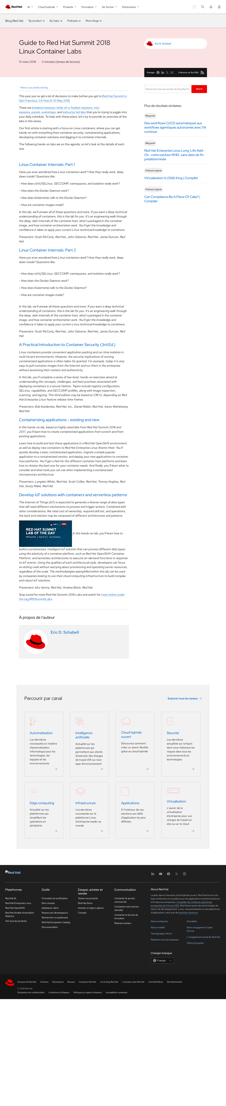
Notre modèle (158, 927)
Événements (58, 982)
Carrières (44, 982)
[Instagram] (184, 875)
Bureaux (71, 982)
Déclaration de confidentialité (31, 992)
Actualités (192, 921)
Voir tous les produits (15, 920)
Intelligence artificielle (83, 735)
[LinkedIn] (153, 875)
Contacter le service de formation (126, 916)
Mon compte (48, 903)
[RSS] (202, 73)
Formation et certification (55, 898)
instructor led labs (74, 112)
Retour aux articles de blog (34, 87)
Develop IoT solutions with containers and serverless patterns (73, 494)
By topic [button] (54, 20)
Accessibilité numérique (116, 992)
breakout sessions (43, 108)
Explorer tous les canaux (183, 698)
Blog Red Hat (14, 21)
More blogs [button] (92, 20)
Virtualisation (176, 801)
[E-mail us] (172, 73)
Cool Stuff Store (155, 982)
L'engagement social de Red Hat (203, 936)
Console (82, 912)
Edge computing (42, 803)
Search (199, 89)
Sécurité (173, 733)
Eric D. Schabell (163, 43)
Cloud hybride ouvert (131, 734)
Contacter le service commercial (124, 900)
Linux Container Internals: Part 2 (47, 250)
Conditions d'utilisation (58, 992)
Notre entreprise (159, 921)
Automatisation (41, 733)
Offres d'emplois (195, 943)
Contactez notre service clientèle (126, 908)
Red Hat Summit (174, 982)
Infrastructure (85, 803)
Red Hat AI (10, 898)
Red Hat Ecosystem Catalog (56, 922)
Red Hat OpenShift (15, 907)
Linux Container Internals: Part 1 (47, 164)
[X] (177, 875)
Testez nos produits (88, 898)
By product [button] (35, 20)
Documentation (50, 927)
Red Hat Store (85, 903)
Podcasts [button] (72, 20)
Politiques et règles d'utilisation (87, 992)
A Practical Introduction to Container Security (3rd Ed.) (67, 344)
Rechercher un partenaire (55, 917)
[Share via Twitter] (167, 73)
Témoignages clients (161, 933)
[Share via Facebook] (158, 73)
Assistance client (50, 907)
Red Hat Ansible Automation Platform (19, 914)
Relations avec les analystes (165, 939)
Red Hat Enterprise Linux (18, 903)
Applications (130, 803)
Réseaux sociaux (122, 923)
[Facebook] (169, 875)
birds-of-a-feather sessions (74, 108)
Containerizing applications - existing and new (59, 419)
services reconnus (188, 912)
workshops (49, 112)
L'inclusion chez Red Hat (133, 982)
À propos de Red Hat (27, 982)
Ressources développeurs (55, 912)
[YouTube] (161, 875)
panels (35, 112)
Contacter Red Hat (87, 982)
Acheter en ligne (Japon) (91, 907)
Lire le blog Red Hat (109, 982)
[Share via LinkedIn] (163, 73)
